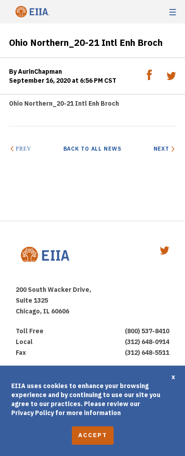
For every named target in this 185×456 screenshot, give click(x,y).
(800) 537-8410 (147, 331)
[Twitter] (171, 78)
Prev (23, 149)
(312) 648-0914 (147, 342)
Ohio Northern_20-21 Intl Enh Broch (64, 103)
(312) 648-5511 (147, 353)
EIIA (31, 12)
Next (161, 148)
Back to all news (92, 148)
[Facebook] (150, 78)
